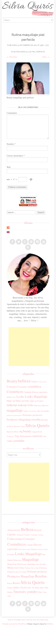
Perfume (43, 567)
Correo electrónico (16, 155)
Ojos (37, 568)
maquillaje (15, 410)
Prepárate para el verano (17, 571)
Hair (14, 397)
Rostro (16, 583)
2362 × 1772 (44, 45)
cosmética (34, 386)
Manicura (37, 405)
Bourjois (38, 530)
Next (45, 56)
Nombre (11, 143)
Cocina (40, 535)
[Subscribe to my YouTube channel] (43, 242)
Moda (10, 567)
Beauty (12, 380)
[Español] (8, 228)
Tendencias (10, 436)
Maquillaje (30, 559)
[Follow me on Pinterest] (31, 242)
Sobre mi (19, 619)
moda (25, 411)
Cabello (34, 381)
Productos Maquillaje (19, 419)
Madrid (10, 560)
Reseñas (44, 419)
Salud (23, 426)
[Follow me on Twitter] (18, 242)
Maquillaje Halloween (16, 564)
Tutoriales (42, 619)
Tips (17, 436)
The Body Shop (38, 587)
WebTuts (50, 623)
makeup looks (25, 405)
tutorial (37, 436)
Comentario (12, 112)
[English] (8, 232)
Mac (43, 554)
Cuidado (27, 392)
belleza (24, 381)
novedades (45, 411)
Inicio (11, 619)
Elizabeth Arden (24, 549)
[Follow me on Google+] (25, 242)
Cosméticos (15, 391)
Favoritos (10, 554)
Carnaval (19, 535)
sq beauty (25, 431)
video (10, 441)
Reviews (17, 426)
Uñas (44, 436)
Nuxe (33, 568)
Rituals (9, 583)
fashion (9, 397)
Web (9, 167)
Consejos (12, 386)
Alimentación (13, 529)
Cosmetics (23, 386)
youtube (19, 440)
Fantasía (34, 549)
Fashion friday (42, 549)
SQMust (16, 587)
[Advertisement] (32, 346)
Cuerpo (29, 544)
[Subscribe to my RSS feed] (28, 247)
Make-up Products (37, 401)
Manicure (45, 405)
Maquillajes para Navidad (36, 564)
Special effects (13, 431)
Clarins (27, 534)
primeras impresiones (14, 415)
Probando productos (32, 414)
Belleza (27, 529)
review (10, 426)
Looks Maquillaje (36, 396)
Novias (27, 568)
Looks (20, 396)
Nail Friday (32, 411)
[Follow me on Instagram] (37, 242)
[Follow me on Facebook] (12, 242)
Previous (12, 56)
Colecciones (42, 381)
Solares (9, 587)
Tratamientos (26, 436)
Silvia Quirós (37, 425)
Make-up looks (22, 400)
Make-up (11, 400)
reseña (35, 419)
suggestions (37, 431)
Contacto (30, 619)
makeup (12, 405)
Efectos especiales (39, 392)
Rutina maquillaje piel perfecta (29, 52)
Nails (38, 411)
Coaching (33, 535)
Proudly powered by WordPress (14, 623)
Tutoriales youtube (25, 591)
